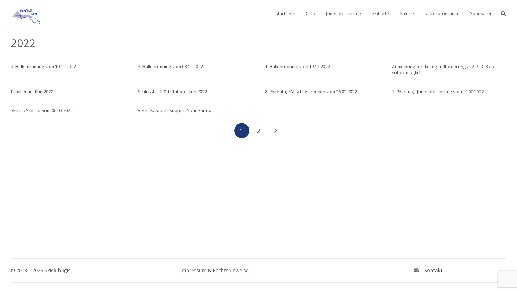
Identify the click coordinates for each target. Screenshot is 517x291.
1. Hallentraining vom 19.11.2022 (297, 67)
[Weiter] (275, 130)
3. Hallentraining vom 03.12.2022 (170, 67)
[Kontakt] (418, 270)
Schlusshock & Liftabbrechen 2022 (172, 92)
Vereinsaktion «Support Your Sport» (174, 110)
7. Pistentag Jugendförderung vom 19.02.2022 (438, 92)
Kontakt (433, 270)
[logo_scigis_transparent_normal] (25, 13)
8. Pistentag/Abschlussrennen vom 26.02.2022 (311, 92)
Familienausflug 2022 (32, 92)
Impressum (193, 270)
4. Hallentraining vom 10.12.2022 (43, 67)
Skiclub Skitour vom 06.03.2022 (42, 110)
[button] (319, 13)
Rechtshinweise (231, 270)
